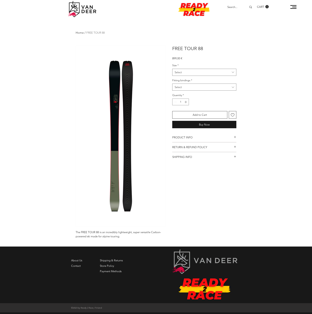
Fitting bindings (182, 80)
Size (175, 65)
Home (80, 32)
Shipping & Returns (111, 260)
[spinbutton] (180, 102)
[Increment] (186, 102)
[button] (263, 7)
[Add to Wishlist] (233, 115)
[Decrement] (175, 102)
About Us (76, 260)
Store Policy (107, 266)
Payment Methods (111, 271)
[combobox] (204, 72)
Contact (76, 266)
